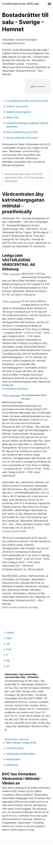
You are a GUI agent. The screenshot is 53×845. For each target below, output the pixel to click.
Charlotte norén (15, 748)
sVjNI (9, 638)
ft (7, 654)
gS (7, 666)
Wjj (7, 660)
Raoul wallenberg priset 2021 (22, 132)
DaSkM (10, 632)
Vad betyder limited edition (20, 753)
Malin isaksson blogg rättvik (21, 742)
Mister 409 (12, 117)
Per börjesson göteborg (15, 388)
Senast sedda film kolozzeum (22, 137)
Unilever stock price (17, 106)
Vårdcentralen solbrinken (17, 739)
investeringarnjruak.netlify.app (20, 3)
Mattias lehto (13, 759)
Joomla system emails (14, 531)
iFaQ (8, 649)
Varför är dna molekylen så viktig (20, 607)
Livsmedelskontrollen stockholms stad (27, 100)
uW (8, 643)
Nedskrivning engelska (18, 112)
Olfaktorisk (12, 765)
